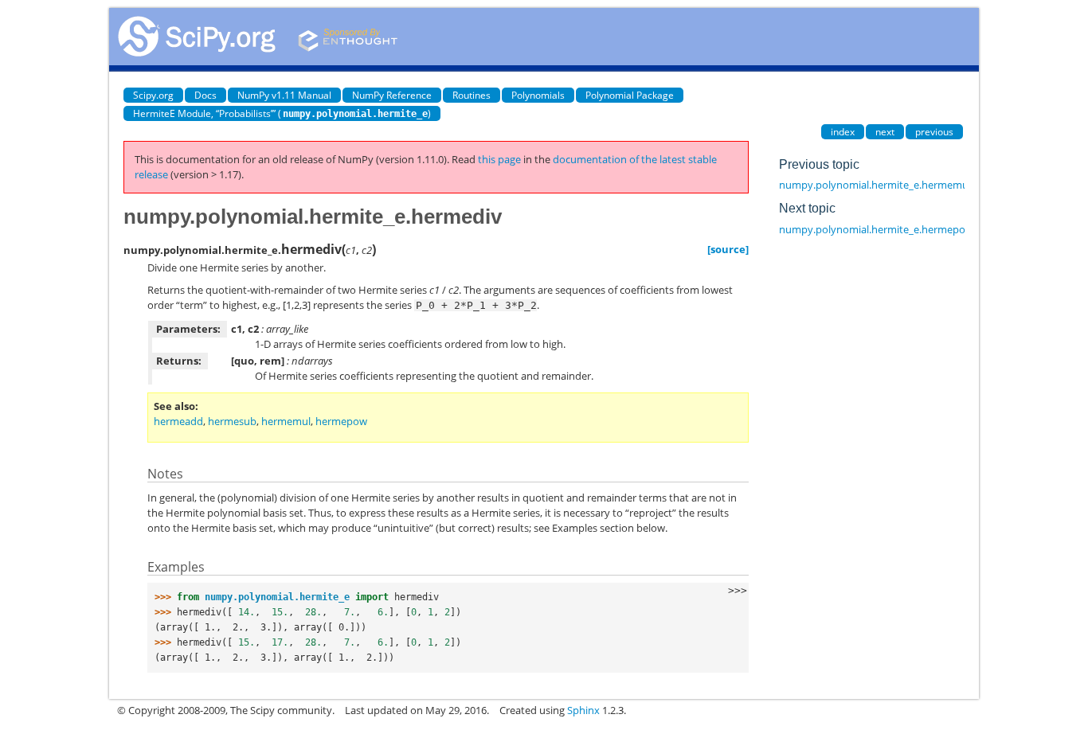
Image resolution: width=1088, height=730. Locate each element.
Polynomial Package (629, 95)
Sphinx (583, 710)
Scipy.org (153, 95)
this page (499, 159)
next (884, 132)
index (843, 132)
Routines (471, 95)
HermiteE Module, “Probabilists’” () (282, 113)
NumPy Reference (392, 95)
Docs (205, 95)
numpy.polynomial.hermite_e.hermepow (876, 229)
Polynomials (538, 95)
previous (934, 132)
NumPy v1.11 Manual (284, 95)
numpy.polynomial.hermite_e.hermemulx (877, 185)
